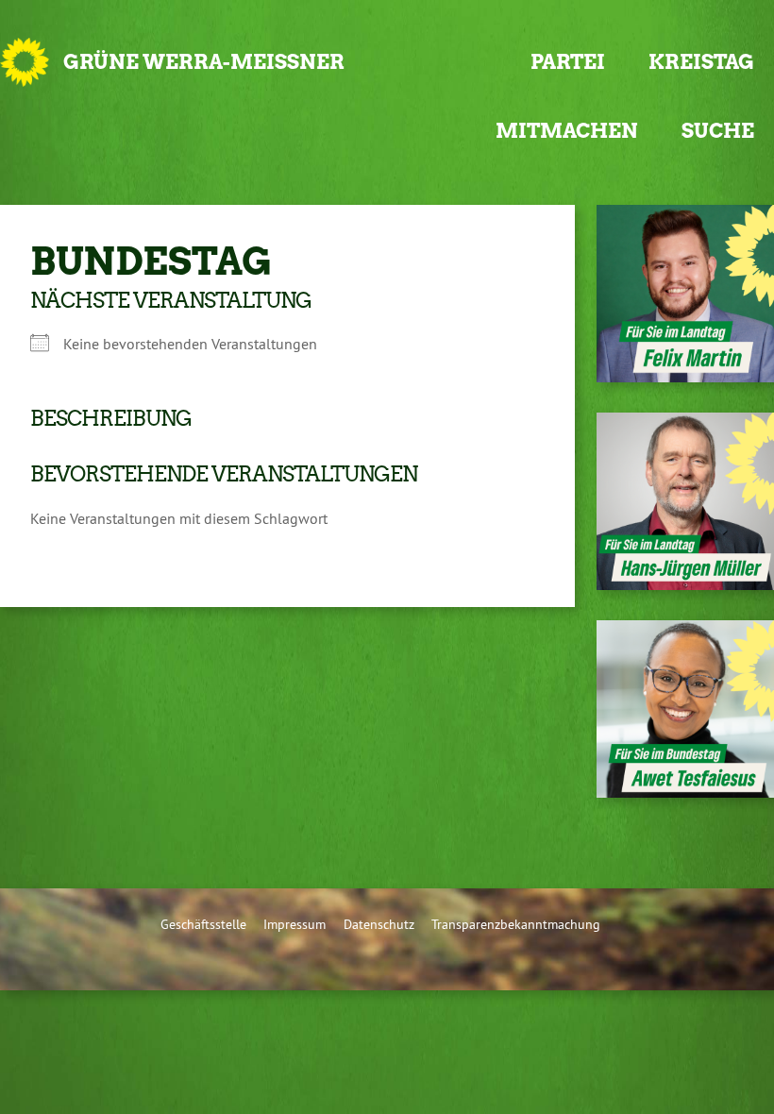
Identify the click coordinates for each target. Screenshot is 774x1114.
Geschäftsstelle (203, 924)
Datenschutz (379, 924)
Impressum (294, 924)
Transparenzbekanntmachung (515, 924)
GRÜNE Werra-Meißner (204, 62)
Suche (717, 131)
